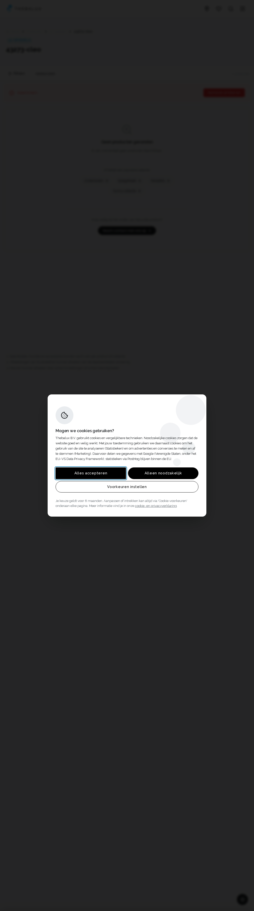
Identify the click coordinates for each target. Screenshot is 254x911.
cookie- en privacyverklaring (156, 506)
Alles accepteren (90, 473)
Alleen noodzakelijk (163, 473)
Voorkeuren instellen (127, 487)
